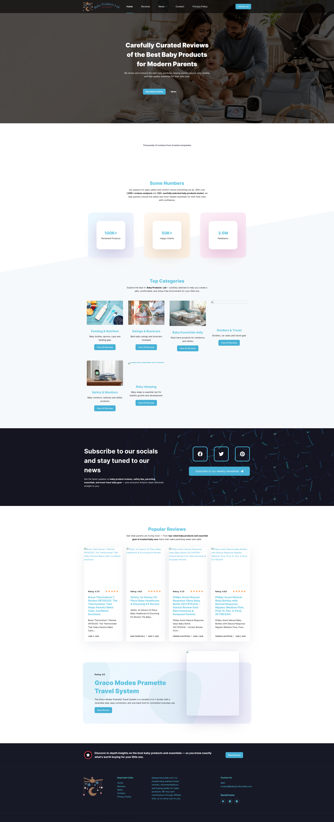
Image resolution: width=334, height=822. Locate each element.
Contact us (243, 6)
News (162, 6)
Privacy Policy (200, 6)
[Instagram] (236, 801)
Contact (180, 6)
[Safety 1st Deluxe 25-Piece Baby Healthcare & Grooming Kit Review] (146, 566)
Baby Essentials (137, 636)
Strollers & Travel (229, 330)
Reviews (145, 6)
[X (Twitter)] (230, 801)
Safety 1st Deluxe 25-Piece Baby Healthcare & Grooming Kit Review (144, 601)
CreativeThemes (129, 817)
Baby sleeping (146, 387)
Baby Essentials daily (187, 332)
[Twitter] (221, 454)
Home (129, 6)
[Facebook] (200, 454)
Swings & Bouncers (146, 331)
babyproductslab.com (162, 777)
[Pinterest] (242, 454)
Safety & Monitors (105, 392)
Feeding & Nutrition (105, 331)
